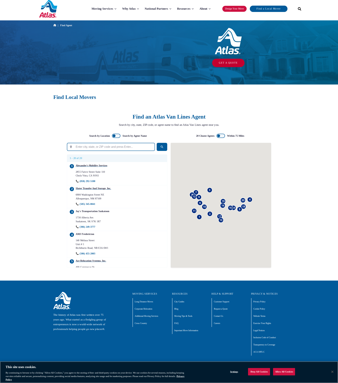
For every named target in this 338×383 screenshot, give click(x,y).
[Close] (332, 372)
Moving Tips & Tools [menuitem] (183, 316)
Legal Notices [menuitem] (259, 330)
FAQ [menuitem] (176, 323)
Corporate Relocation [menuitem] (143, 309)
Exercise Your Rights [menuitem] (262, 323)
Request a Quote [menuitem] (220, 309)
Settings (234, 371)
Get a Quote (228, 62)
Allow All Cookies (284, 371)
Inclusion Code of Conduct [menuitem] (264, 337)
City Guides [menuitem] (179, 301)
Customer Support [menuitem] (221, 301)
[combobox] (298, 8)
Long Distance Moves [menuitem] (144, 301)
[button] (199, 217)
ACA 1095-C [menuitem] (259, 352)
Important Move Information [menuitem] (186, 330)
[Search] (162, 147)
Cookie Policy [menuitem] (259, 309)
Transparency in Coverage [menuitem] (264, 344)
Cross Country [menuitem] (141, 323)
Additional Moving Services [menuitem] (146, 316)
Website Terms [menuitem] (259, 316)
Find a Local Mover (268, 8)
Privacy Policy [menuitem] (259, 301)
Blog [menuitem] (176, 309)
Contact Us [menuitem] (218, 316)
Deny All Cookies (259, 371)
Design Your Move (234, 8)
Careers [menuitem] (217, 323)
